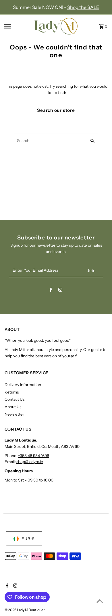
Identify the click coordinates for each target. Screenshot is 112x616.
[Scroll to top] (99, 600)
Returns (12, 392)
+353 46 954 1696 (33, 455)
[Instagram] (60, 291)
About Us (13, 406)
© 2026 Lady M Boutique (24, 610)
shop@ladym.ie (29, 461)
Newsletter (14, 414)
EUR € (28, 538)
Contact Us (14, 399)
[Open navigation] (17, 26)
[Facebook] (51, 291)
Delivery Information (23, 384)
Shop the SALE (83, 7)
